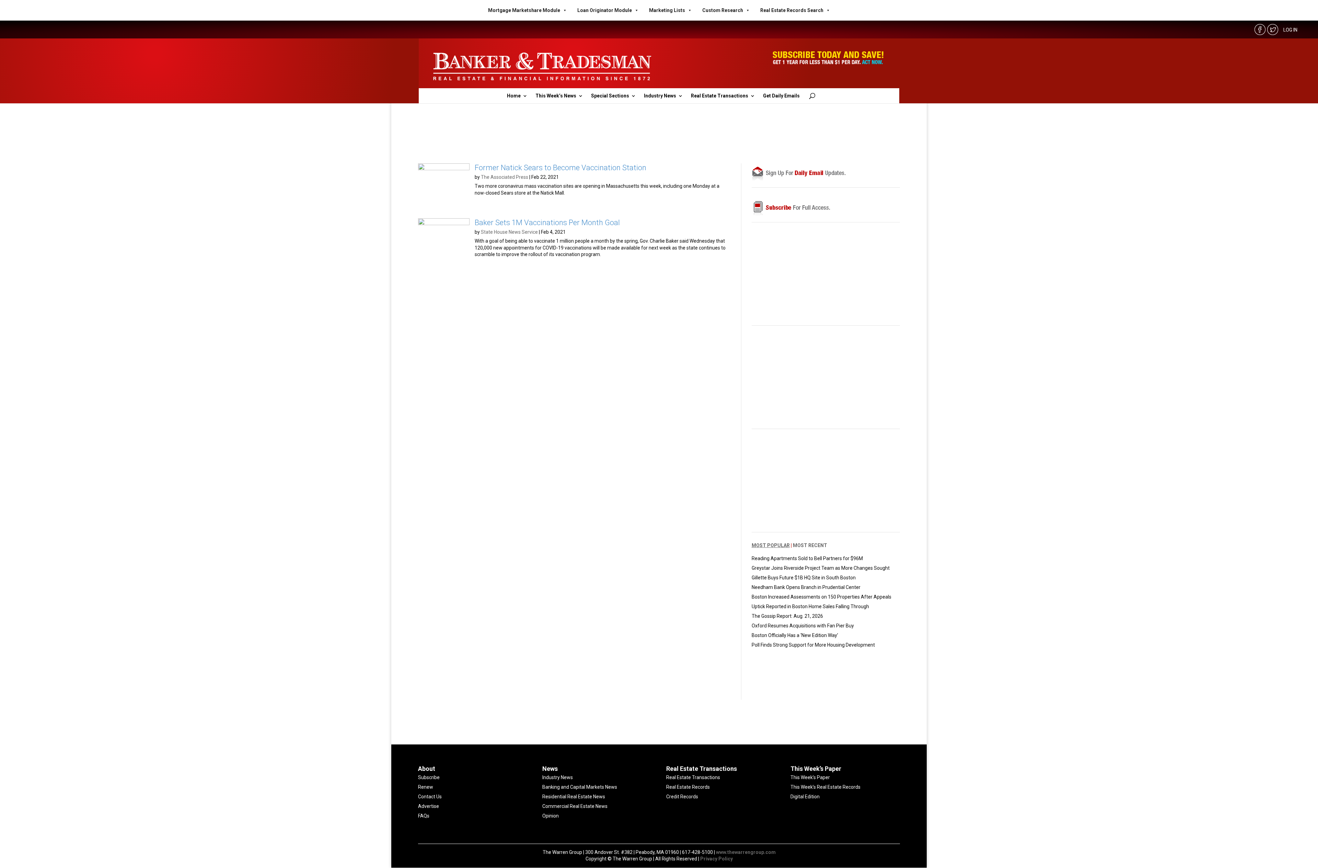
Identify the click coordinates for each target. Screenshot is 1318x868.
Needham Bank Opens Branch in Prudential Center (806, 587)
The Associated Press (504, 177)
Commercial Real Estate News (575, 806)
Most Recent (810, 545)
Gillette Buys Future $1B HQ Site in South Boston (804, 577)
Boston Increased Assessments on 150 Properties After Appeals (821, 597)
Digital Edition (805, 796)
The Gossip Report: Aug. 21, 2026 (787, 616)
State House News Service (509, 232)
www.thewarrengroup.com (746, 852)
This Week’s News (555, 96)
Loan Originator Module (604, 10)
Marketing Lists (667, 10)
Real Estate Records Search (791, 10)
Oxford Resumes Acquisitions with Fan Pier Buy (803, 625)
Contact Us (430, 796)
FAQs (423, 816)
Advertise (428, 806)
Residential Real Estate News (573, 796)
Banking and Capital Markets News (579, 787)
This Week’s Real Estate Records (825, 787)
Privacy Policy (716, 858)
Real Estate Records (688, 787)
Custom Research (722, 10)
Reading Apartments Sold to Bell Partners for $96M (807, 558)
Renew (425, 787)
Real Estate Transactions (719, 96)
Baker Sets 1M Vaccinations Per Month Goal (547, 222)
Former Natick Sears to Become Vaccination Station (560, 167)
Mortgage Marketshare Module (524, 10)
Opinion (550, 816)
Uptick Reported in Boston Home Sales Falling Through (810, 606)
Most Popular (771, 545)
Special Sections (610, 96)
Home (514, 96)
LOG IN (1290, 30)
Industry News (660, 96)
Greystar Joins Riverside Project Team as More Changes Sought (821, 568)
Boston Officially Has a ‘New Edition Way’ (795, 635)
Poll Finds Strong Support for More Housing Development (813, 645)
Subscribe (429, 777)
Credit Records (682, 796)
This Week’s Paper (810, 777)
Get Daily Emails (781, 96)
